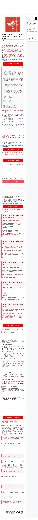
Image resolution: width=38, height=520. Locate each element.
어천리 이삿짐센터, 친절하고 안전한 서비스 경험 (10, 107)
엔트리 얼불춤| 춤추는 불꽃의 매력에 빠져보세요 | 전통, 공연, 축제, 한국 (19, 512)
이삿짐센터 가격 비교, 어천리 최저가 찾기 (7, 70)
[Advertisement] (19, 9)
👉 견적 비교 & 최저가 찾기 (13, 206)
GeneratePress (23, 518)
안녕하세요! (28, 39)
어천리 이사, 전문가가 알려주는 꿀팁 (8, 106)
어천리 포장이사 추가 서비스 (8, 99)
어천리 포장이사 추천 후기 (8, 101)
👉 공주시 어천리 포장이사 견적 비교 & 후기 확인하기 (13, 64)
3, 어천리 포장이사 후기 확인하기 (8, 100)
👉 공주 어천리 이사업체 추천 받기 (13, 325)
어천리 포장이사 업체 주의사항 (8, 97)
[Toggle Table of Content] (23, 67)
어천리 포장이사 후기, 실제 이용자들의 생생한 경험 (9, 71)
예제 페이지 (34, 1)
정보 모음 (3, 1)
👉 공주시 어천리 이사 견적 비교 (12, 417)
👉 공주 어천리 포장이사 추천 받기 (13, 149)
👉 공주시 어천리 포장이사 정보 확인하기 (13, 160)
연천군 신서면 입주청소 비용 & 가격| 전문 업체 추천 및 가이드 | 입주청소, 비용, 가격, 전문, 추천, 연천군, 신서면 (10, 512)
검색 (27, 16)
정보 (23, 508)
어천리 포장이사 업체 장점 (8, 96)
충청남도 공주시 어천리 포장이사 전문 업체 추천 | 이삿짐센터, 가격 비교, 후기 (12, 69)
